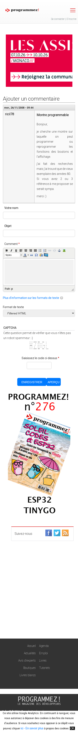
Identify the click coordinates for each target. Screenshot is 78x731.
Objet (7, 226)
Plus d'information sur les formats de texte (31, 298)
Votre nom (11, 208)
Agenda (44, 646)
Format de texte (13, 307)
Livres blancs (28, 675)
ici (22, 728)
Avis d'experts (27, 660)
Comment (12, 244)
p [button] (12, 288)
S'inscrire (71, 19)
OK (72, 728)
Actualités (30, 653)
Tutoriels (44, 668)
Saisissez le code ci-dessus (40, 358)
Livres (43, 660)
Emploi (43, 653)
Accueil (31, 646)
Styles (8, 255)
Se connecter (57, 19)
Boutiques (29, 668)
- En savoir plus (33, 728)
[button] (6, 250)
